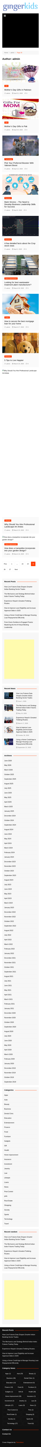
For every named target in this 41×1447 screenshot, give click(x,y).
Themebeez (20, 1442)
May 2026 (7, 765)
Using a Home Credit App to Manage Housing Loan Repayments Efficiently (20, 616)
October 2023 (9, 871)
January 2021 (9, 1008)
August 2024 (8, 829)
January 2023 (9, 907)
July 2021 (7, 981)
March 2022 (8, 944)
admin (8, 93)
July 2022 (7, 935)
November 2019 (10, 1073)
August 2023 (8, 880)
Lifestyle (7, 520)
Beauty (6, 1104)
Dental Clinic (8, 1113)
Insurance (7, 1159)
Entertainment (9, 1123)
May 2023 (7, 894)
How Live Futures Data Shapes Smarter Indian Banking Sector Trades (18, 588)
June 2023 (8, 889)
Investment (8, 1164)
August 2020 (8, 1031)
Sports (6, 1214)
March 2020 (8, 1054)
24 (28, 564)
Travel (6, 1224)
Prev (5, 564)
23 (22, 564)
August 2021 (8, 976)
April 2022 (8, 939)
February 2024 (9, 852)
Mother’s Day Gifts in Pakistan (17, 90)
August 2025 (8, 783)
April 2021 (8, 995)
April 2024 (8, 843)
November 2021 (10, 962)
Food (6, 1132)
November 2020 (10, 1017)
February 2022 (9, 949)
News (6, 1187)
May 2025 (7, 797)
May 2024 (7, 839)
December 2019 (10, 1068)
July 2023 (7, 884)
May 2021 (7, 990)
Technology (8, 159)
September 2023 (10, 875)
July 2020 (7, 1036)
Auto (6, 1100)
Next (16, 569)
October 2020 (9, 1022)
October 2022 (9, 921)
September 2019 (10, 1082)
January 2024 (9, 857)
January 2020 (9, 1063)
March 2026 (8, 770)
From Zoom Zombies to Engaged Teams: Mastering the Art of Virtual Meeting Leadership (18, 624)
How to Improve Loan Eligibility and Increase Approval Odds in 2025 (20, 609)
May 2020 (7, 1045)
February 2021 (9, 1004)
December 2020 (10, 1013)
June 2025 (8, 793)
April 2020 (8, 1050)
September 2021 (10, 972)
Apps (6, 1095)
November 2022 (10, 917)
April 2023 (8, 898)
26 (4, 569)
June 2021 (8, 985)
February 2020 (9, 1059)
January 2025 (9, 811)
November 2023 (10, 866)
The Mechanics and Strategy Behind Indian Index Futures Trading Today (19, 595)
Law (5, 1173)
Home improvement (11, 278)
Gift (6, 86)
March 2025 (8, 806)
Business (8, 198)
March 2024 (8, 848)
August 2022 (8, 930)
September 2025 (10, 779)
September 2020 (10, 1027)
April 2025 (8, 802)
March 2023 (8, 903)
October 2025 (9, 774)
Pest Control (8, 1191)
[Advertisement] (20, 33)
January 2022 (9, 953)
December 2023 (10, 861)
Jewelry (7, 1168)
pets (5, 1196)
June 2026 (8, 761)
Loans (7, 317)
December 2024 (10, 816)
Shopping (7, 1205)
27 (10, 569)
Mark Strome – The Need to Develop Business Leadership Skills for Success (20, 204)
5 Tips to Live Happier (14, 360)
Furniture (7, 1136)
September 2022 (10, 926)
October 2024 (9, 820)
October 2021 (9, 967)
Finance (7, 1127)
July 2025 (7, 788)
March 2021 (8, 999)
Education (7, 1118)
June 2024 (8, 834)
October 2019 (9, 1077)
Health (6, 1150)
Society (7, 1210)
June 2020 (8, 1040)
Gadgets (7, 1141)
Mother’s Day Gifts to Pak (15, 126)
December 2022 (10, 912)
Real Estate (8, 1201)
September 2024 (10, 825)
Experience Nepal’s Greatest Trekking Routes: (17, 602)
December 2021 (10, 958)
